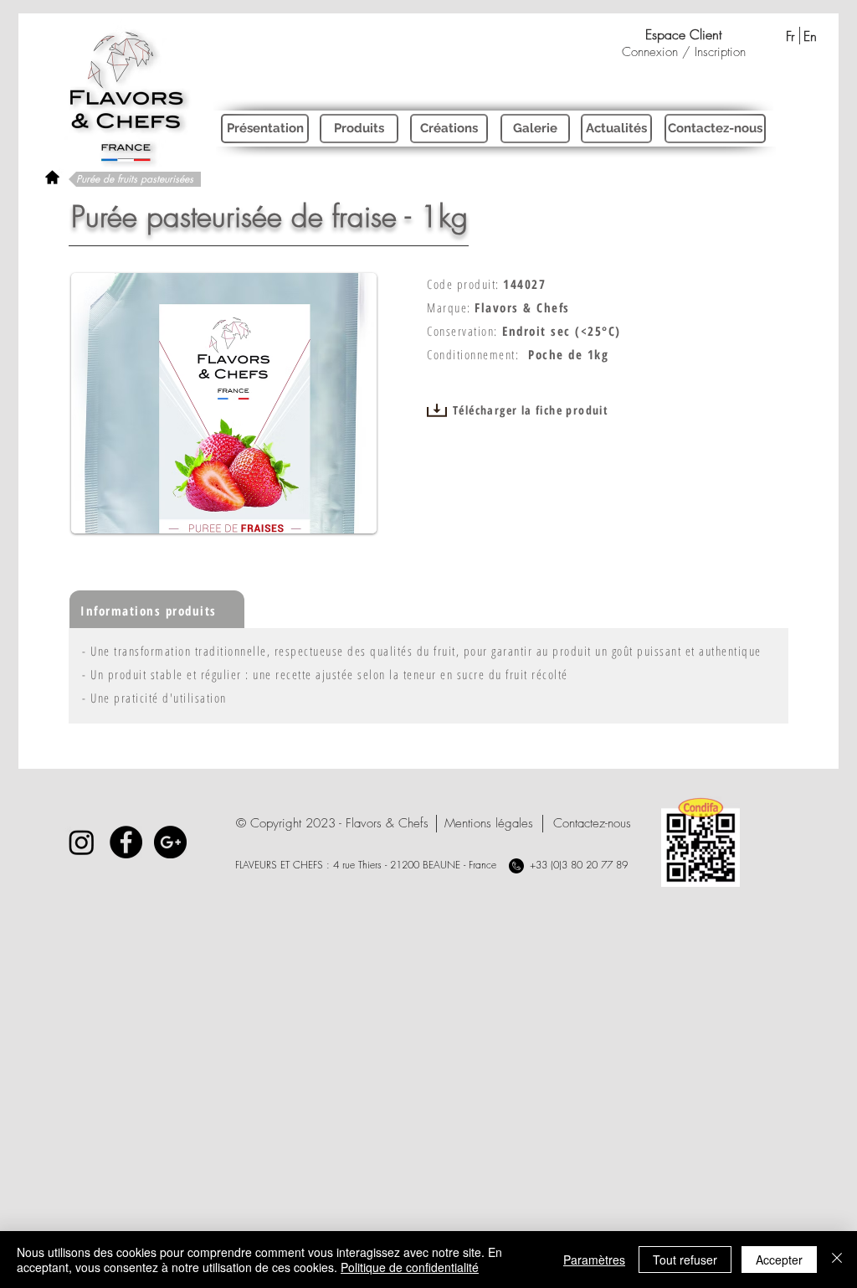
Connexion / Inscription (684, 52)
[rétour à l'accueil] (52, 177)
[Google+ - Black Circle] (170, 842)
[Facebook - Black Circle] (126, 842)
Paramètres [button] (594, 1259)
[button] (332, 823)
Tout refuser (685, 1259)
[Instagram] (81, 842)
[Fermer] (837, 1259)
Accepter (779, 1259)
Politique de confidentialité (410, 1267)
